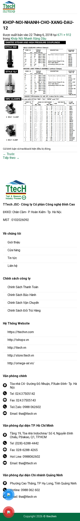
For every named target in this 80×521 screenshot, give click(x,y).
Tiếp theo (11, 158)
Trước (9, 154)
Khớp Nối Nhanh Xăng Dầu (28, 38)
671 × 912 (64, 35)
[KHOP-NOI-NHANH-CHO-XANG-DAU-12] (40, 91)
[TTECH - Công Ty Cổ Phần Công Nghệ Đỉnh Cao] (24, 7)
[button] (74, 6)
